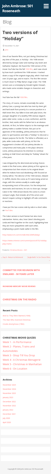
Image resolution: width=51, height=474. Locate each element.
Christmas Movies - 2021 (18, 250)
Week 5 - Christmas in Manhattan (22, 364)
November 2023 (9, 393)
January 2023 (8, 397)
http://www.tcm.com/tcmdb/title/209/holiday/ (21, 235)
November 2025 (9, 385)
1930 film (29, 69)
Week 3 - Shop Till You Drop (19, 355)
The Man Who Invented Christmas (17, 320)
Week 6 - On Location (15, 368)
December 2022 (9, 401)
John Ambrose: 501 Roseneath (17, 8)
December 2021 (9, 414)
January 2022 (8, 410)
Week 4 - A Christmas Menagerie (21, 359)
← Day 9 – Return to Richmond (12, 257)
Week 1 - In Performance (17, 342)
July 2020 (6, 418)
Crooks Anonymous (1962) (13, 324)
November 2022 (9, 405)
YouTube (9, 210)
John (6, 50)
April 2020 (7, 422)
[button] (47, 4)
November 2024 (9, 389)
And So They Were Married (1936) (16, 315)
